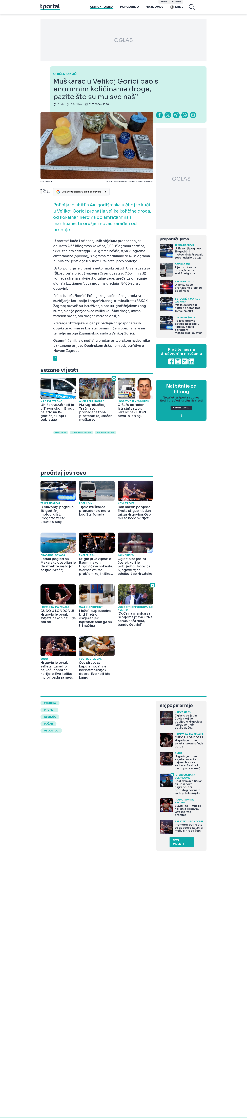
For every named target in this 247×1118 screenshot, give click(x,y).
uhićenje (60, 432)
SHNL (179, 7)
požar (48, 723)
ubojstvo (51, 730)
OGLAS (123, 40)
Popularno (129, 7)
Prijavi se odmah (181, 408)
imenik (164, 2)
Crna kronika (101, 7)
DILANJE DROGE (105, 432)
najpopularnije (176, 705)
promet (49, 709)
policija (50, 703)
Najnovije (154, 7)
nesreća (50, 716)
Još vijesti (178, 842)
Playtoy (176, 2)
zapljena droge (81, 432)
